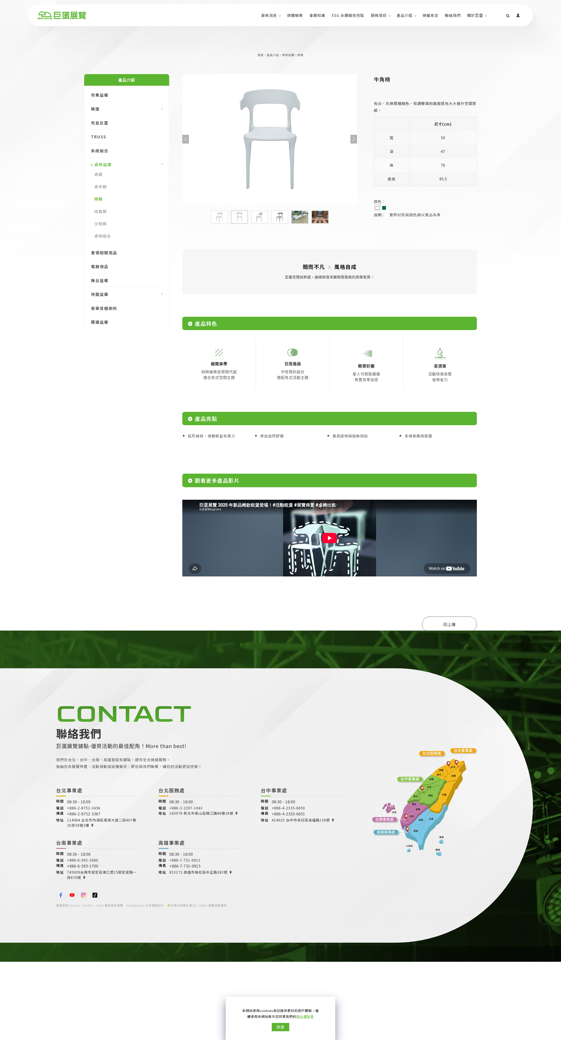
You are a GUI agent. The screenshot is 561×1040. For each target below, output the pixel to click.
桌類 (98, 174)
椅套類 (100, 211)
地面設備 (99, 294)
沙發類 (100, 223)
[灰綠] (384, 207)
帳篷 (95, 109)
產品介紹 (404, 15)
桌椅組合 (102, 236)
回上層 (449, 624)
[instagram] (83, 895)
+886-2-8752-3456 (83, 808)
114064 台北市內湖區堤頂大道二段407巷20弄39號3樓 (101, 822)
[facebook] (60, 895)
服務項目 (379, 15)
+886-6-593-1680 (82, 860)
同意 (280, 1027)
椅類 (300, 55)
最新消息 (269, 15)
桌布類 (100, 186)
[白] (377, 207)
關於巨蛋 (475, 15)
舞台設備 (99, 280)
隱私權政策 (305, 1016)
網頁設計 (158, 905)
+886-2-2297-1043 (186, 808)
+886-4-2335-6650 (288, 808)
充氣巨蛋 (99, 123)
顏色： (380, 201)
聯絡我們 (453, 15)
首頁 (260, 55)
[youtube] (72, 895)
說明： (380, 214)
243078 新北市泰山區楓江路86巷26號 (201, 813)
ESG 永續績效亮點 (348, 15)
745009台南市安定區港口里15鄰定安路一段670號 (102, 874)
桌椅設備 (288, 55)
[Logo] (62, 15)
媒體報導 (295, 15)
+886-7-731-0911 (185, 860)
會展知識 (317, 15)
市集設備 (99, 95)
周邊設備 (99, 322)
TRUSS (98, 136)
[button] (508, 15)
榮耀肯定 (430, 15)
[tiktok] (95, 895)
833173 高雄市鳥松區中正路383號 (198, 872)
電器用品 (99, 266)
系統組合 (99, 150)
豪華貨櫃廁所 (104, 308)
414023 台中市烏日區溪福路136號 (301, 820)
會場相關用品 (104, 252)
